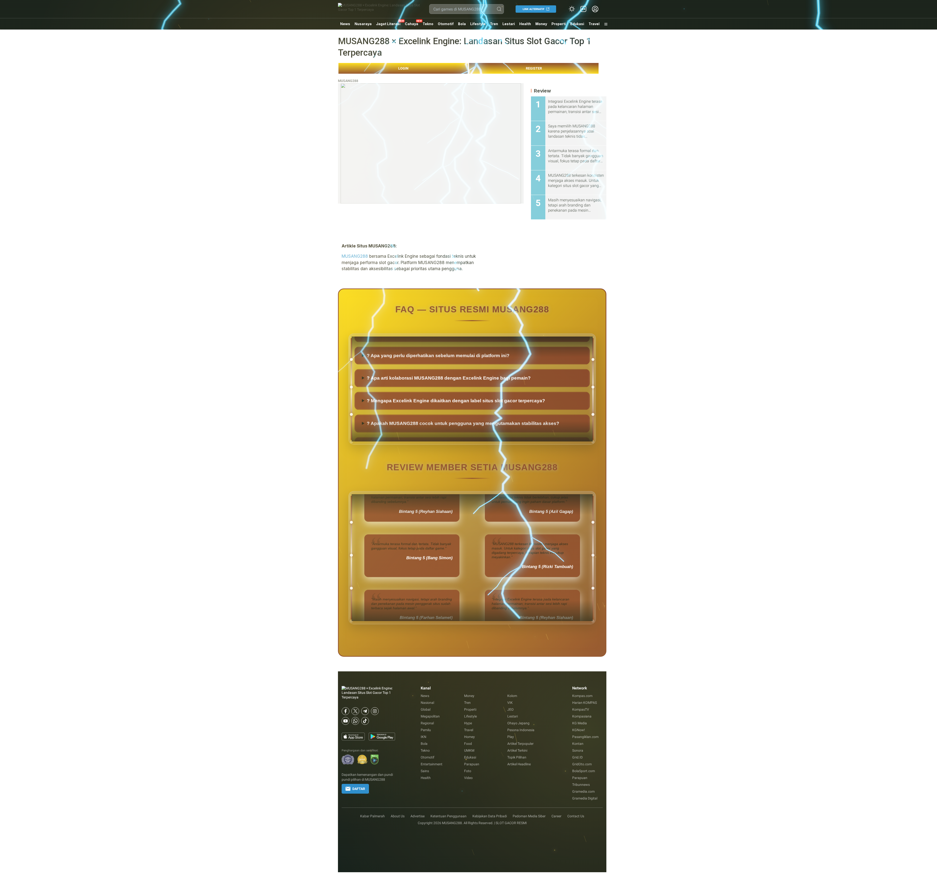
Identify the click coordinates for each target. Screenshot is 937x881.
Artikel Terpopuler (520, 744)
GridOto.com (582, 764)
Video (468, 778)
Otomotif (446, 24)
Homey (469, 737)
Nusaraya (363, 24)
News (345, 24)
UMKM (469, 750)
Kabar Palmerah (372, 816)
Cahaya (411, 24)
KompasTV (580, 709)
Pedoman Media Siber (529, 816)
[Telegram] (365, 711)
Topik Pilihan (516, 757)
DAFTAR (358, 789)
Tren (494, 24)
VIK (510, 703)
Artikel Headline (519, 764)
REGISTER (534, 68)
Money (541, 24)
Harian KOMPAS (584, 703)
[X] (355, 711)
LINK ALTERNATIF (533, 9)
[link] (583, 9)
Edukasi (577, 24)
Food (468, 744)
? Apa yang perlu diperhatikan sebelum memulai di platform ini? (438, 378)
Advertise (417, 816)
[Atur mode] (572, 9)
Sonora (577, 750)
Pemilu (426, 730)
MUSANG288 (348, 81)
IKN (423, 737)
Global (425, 709)
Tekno (428, 24)
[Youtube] (345, 721)
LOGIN (403, 68)
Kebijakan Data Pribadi (489, 816)
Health (525, 24)
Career (556, 816)
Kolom (512, 696)
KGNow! (578, 730)
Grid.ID (577, 757)
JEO (510, 709)
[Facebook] (345, 711)
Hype (468, 723)
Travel (594, 24)
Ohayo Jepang (518, 723)
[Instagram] (375, 711)
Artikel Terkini (517, 750)
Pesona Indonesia (520, 730)
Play (510, 737)
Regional (427, 723)
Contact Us (575, 816)
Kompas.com (582, 696)
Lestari (508, 26)
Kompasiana (581, 716)
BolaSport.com (583, 771)
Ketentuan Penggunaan (448, 816)
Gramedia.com (583, 791)
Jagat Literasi (388, 24)
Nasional (427, 703)
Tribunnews (581, 785)
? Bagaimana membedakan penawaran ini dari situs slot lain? (435, 356)
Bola (462, 24)
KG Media (579, 723)
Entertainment (431, 764)
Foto (467, 771)
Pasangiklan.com (585, 737)
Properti (558, 24)
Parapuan (471, 764)
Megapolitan (430, 716)
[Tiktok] (365, 721)
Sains (425, 771)
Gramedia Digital (584, 798)
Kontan (577, 744)
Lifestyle (478, 24)
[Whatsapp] (355, 721)
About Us (398, 816)
